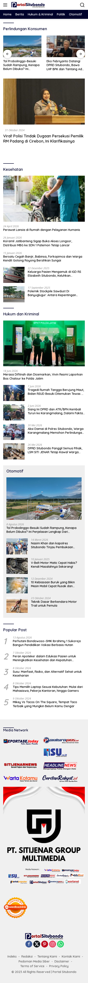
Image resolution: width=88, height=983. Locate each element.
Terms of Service (32, 966)
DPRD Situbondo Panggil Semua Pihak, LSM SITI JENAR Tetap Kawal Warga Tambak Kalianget (55, 450)
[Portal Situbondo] (27, 5)
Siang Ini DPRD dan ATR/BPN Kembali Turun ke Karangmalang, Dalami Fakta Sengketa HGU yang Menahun (55, 411)
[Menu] (6, 5)
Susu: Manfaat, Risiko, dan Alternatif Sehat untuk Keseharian (47, 673)
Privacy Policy (59, 966)
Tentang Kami (47, 956)
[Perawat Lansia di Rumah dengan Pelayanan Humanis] (44, 199)
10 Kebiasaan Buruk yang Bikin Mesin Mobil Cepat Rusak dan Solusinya (53, 584)
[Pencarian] (82, 5)
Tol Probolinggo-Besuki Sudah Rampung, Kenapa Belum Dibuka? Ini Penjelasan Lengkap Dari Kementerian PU (21, 65)
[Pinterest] (44, 944)
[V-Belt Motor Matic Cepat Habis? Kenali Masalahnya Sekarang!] (17, 566)
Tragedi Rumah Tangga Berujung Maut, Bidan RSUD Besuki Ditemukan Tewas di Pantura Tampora (56, 392)
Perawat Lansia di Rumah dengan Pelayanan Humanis (41, 230)
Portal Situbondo (64, 972)
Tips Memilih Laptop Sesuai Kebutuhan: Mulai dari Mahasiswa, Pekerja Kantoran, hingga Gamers (48, 689)
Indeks (12, 956)
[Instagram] (52, 944)
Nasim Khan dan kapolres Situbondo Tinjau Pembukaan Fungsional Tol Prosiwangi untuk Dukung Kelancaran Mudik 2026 (53, 545)
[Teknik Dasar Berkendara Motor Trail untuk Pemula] (17, 605)
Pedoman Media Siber (34, 961)
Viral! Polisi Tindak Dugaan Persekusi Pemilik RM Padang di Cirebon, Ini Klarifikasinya (43, 138)
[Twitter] (36, 944)
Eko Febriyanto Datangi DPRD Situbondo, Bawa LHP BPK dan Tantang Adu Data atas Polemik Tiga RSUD (65, 65)
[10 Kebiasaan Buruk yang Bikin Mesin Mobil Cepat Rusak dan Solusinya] (17, 585)
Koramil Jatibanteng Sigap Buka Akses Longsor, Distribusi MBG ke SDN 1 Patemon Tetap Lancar (37, 243)
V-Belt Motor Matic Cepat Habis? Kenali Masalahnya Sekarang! (54, 565)
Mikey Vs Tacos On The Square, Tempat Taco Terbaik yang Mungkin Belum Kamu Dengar (45, 704)
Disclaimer (61, 961)
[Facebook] (28, 944)
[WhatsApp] (60, 944)
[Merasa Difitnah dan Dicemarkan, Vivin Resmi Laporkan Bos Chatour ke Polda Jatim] (44, 344)
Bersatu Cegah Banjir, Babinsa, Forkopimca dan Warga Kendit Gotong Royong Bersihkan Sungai (42, 258)
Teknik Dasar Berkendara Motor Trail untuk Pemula (54, 603)
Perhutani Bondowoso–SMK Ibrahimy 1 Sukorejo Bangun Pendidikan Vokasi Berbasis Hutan (47, 643)
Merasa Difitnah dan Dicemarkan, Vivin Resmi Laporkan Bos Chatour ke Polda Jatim (43, 376)
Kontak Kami (71, 956)
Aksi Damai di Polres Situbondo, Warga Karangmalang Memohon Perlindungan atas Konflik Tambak (56, 431)
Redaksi (27, 956)
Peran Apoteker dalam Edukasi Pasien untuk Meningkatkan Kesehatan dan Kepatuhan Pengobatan (44, 658)
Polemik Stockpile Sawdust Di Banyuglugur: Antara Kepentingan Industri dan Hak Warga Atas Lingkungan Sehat (52, 293)
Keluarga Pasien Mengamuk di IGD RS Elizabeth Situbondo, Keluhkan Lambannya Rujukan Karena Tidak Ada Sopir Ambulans (56, 274)
